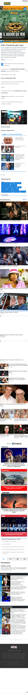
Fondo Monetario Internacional (9, 187)
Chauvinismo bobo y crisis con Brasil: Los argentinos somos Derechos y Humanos (20, 157)
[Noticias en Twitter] (13, 650)
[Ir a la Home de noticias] (14, 647)
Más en (9, 443)
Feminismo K (16, 191)
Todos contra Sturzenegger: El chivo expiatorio (19, 138)
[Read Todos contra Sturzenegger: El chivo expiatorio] (7, 137)
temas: (2, 181)
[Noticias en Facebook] (11, 650)
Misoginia (23, 191)
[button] (25, 70)
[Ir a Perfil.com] (25, 0)
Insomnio (4, 189)
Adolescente (18, 183)
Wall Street (13, 185)
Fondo (19, 187)
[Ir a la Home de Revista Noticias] (6, 3)
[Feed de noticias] (16, 650)
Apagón (9, 189)
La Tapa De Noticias (6, 183)
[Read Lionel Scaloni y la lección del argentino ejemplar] (7, 163)
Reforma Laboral (5, 185)
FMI (2, 78)
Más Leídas (4, 574)
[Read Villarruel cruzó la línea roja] (7, 146)
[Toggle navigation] (2, 3)
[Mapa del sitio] (19, 650)
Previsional (15, 189)
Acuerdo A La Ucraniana (7, 191)
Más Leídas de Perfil (6, 607)
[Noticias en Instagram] (8, 650)
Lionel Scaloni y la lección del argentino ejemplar (20, 165)
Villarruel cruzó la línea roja (20, 146)
